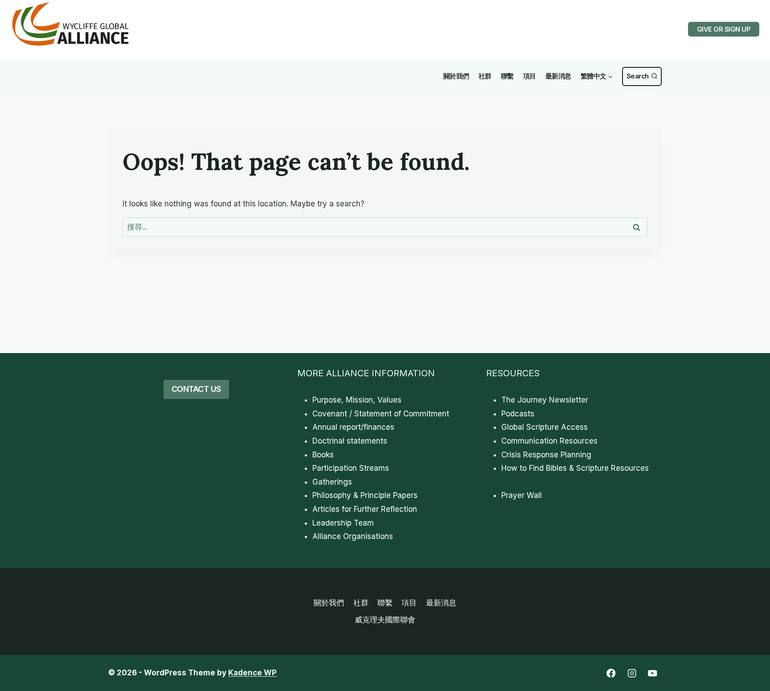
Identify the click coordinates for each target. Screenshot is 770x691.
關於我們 (456, 76)
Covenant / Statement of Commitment (380, 413)
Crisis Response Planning (546, 454)
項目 (529, 76)
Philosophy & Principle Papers (365, 495)
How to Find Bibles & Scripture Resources (575, 468)
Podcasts (517, 413)
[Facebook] (611, 673)
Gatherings (332, 481)
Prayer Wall (521, 495)
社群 (485, 76)
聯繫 (507, 76)
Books (323, 454)
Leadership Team (343, 522)
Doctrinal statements (349, 440)
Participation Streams (350, 468)
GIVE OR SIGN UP (724, 29)
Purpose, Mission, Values (356, 399)
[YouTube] (652, 673)
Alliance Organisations (352, 536)
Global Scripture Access (544, 427)
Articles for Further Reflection (364, 509)
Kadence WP (252, 672)
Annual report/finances (353, 427)
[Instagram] (632, 673)
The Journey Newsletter (544, 399)
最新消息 (558, 76)
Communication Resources (549, 440)
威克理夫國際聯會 (385, 619)
